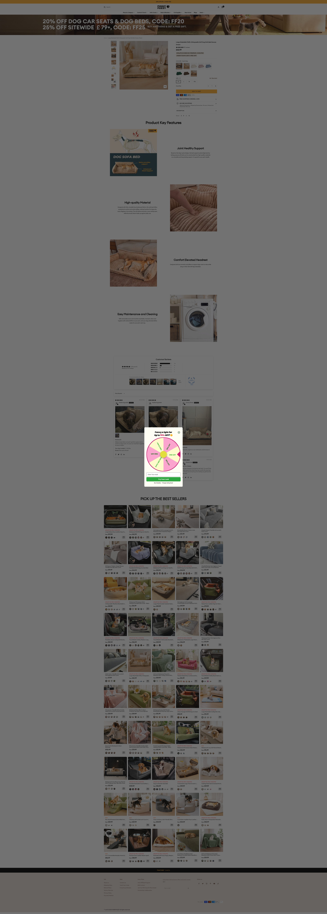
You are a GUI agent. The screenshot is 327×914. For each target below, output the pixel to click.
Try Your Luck (163, 479)
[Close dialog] (179, 432)
